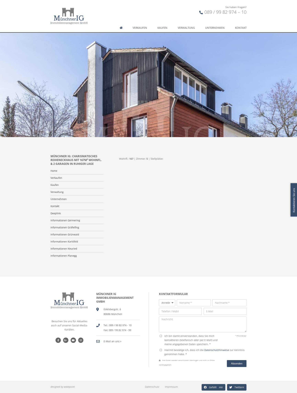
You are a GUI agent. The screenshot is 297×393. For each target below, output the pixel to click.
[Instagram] (81, 340)
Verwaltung (186, 28)
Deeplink (56, 213)
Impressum (171, 386)
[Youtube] (73, 340)
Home (54, 170)
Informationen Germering (65, 220)
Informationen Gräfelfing (65, 227)
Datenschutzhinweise (216, 350)
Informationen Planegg (64, 255)
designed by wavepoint (63, 386)
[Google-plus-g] (65, 340)
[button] (213, 387)
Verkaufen (140, 28)
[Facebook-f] (58, 340)
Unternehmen (215, 28)
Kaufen (162, 28)
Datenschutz (152, 386)
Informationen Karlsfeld (64, 241)
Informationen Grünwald (65, 234)
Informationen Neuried (64, 248)
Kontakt (241, 28)
